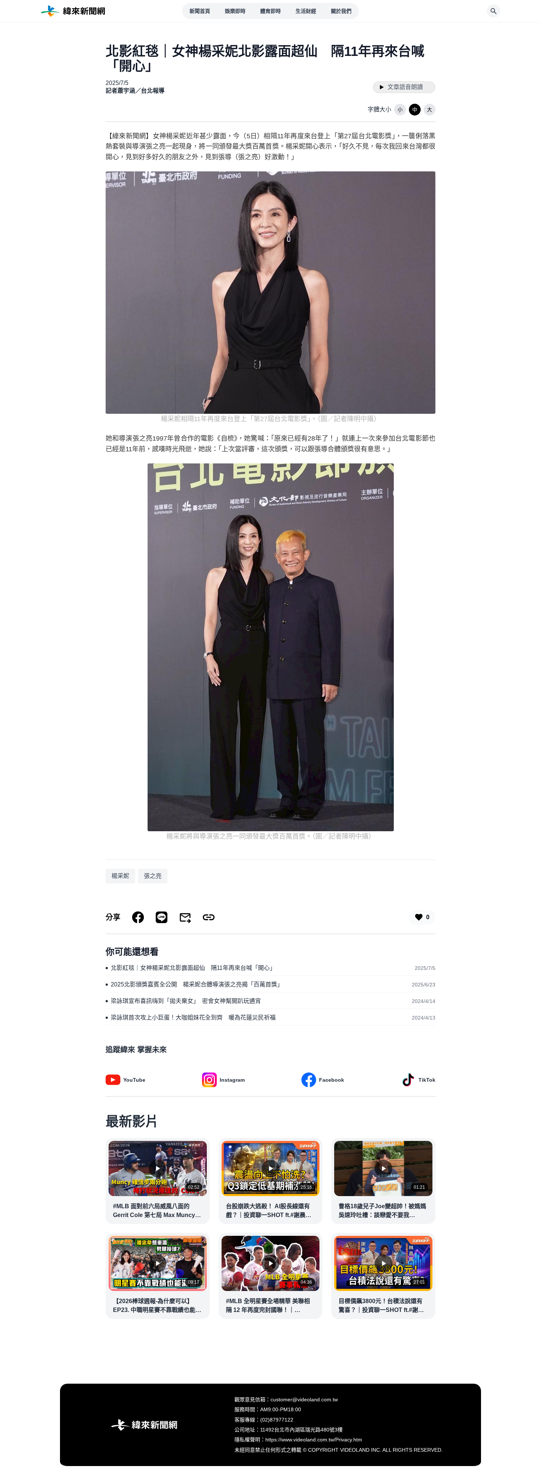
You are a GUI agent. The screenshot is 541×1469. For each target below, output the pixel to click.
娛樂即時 (235, 11)
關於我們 (341, 11)
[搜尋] (493, 11)
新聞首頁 (200, 11)
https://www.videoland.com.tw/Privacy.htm (313, 1440)
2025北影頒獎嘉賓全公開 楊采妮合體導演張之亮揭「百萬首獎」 (197, 984)
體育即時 (270, 11)
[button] (400, 109)
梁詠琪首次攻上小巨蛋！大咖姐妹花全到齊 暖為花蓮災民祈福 (193, 1017)
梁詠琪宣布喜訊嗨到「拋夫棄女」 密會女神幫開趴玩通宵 (186, 1001)
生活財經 (306, 11)
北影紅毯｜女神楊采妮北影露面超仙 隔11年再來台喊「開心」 (193, 968)
